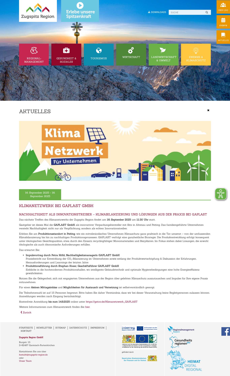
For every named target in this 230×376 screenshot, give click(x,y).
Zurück (26, 312)
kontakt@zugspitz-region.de (33, 354)
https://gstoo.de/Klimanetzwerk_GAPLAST (112, 301)
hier (87, 306)
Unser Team (25, 360)
